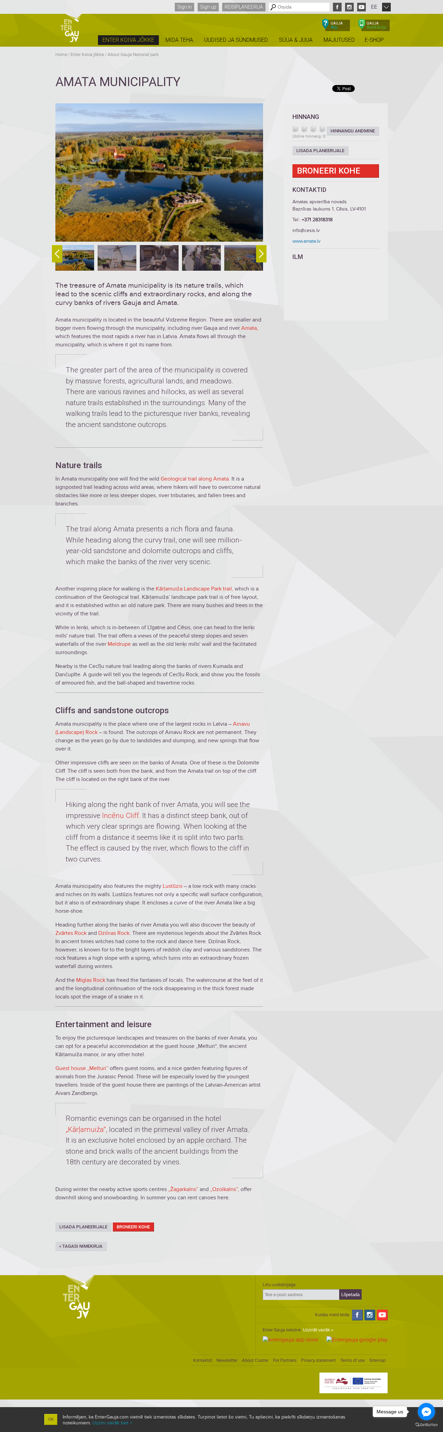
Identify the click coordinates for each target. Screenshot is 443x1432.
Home (61, 54)
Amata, (249, 328)
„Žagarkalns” (183, 1189)
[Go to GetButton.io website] (426, 1425)
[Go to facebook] (426, 1411)
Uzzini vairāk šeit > (112, 1423)
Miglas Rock (90, 980)
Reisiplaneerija (244, 7)
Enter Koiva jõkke (87, 54)
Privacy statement (318, 1360)
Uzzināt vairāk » (318, 1330)
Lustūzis (172, 886)
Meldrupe (119, 644)
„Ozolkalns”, (224, 1189)
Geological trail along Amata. (195, 478)
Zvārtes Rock (71, 933)
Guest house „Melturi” (81, 1068)
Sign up (208, 7)
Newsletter (226, 1360)
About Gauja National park (133, 54)
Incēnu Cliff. (121, 815)
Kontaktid (202, 1360)
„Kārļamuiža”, (86, 1129)
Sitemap (377, 1360)
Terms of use (352, 1360)
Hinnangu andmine (353, 130)
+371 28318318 (317, 220)
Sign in (184, 7)
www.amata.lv (306, 241)
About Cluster (255, 1360)
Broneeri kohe (133, 1226)
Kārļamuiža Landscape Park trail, (194, 588)
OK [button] (51, 1419)
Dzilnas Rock (113, 933)
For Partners (285, 1360)
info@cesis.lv (306, 230)
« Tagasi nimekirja (80, 1246)
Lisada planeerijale (83, 1226)
